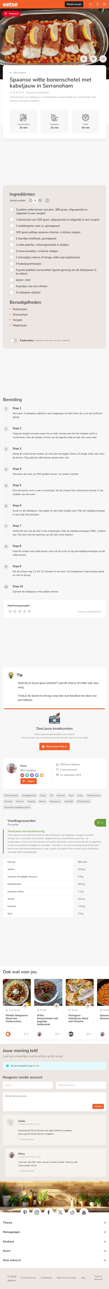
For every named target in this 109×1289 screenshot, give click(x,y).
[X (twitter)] (60, 1212)
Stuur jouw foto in (56, 746)
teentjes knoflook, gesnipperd (36, 238)
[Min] (30, 200)
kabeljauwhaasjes (28, 263)
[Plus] (40, 200)
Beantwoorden (27, 1139)
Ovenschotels (11, 795)
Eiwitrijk (69, 801)
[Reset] (47, 200)
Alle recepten (19, 72)
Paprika (31, 801)
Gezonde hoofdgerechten (17, 807)
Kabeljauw (55, 801)
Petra (21, 1153)
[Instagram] (36, 1212)
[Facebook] (48, 1212)
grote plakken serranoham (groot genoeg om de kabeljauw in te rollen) (56, 272)
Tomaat (8, 801)
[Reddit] (72, 1212)
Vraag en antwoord (98, 1278)
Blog (83, 1277)
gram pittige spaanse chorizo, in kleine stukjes (48, 232)
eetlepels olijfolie (28, 292)
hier (34, 1065)
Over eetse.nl (12, 1260)
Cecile (21, 1121)
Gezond (61, 795)
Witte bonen (83, 801)
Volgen (30, 781)
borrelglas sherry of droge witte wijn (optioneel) (48, 257)
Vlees (43, 795)
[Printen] (83, 59)
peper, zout (23, 280)
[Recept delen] (103, 59)
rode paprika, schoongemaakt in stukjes (42, 245)
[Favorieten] (93, 59)
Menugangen (11, 1232)
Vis (51, 795)
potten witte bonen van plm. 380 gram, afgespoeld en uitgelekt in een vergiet (51, 211)
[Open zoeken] (90, 4)
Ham (71, 795)
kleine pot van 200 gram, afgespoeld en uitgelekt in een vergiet (57, 219)
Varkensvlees (94, 795)
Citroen (20, 801)
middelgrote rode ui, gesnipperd (38, 226)
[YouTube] (84, 1212)
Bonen (42, 801)
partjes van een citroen (31, 286)
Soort (7, 1251)
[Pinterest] (25, 1212)
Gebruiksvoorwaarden (66, 1277)
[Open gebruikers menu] (97, 4)
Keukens (8, 1241)
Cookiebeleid (46, 1277)
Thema (7, 1223)
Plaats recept (74, 4)
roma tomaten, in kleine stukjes (37, 251)
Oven (80, 795)
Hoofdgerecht (29, 795)
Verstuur (98, 1106)
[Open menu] (104, 4)
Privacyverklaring (28, 1277)
